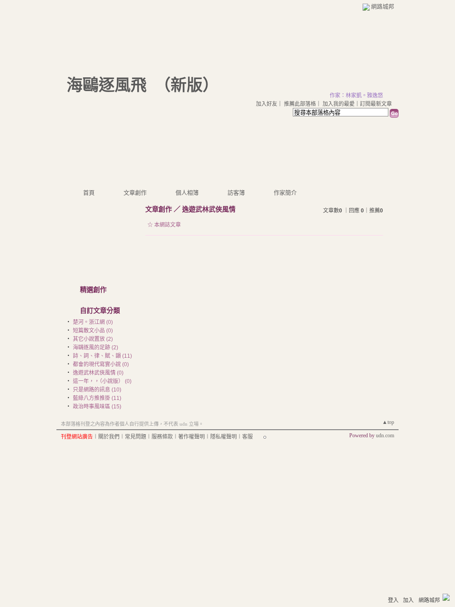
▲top (388, 422)
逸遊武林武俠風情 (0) (98, 373)
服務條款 (162, 437)
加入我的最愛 (339, 104)
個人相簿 (187, 192)
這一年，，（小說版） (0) (102, 381)
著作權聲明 (191, 437)
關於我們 (109, 437)
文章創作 (135, 192)
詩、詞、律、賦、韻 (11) (102, 356)
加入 (408, 600)
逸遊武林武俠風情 (208, 209)
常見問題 (135, 437)
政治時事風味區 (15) (97, 406)
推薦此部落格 (300, 104)
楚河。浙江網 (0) (93, 322)
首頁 (89, 192)
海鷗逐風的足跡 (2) (95, 347)
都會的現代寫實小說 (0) (101, 364)
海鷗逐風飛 (107, 85)
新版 (187, 85)
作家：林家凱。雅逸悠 (356, 95)
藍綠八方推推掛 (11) (97, 398)
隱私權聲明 (223, 437)
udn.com (385, 435)
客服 (247, 437)
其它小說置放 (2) (93, 339)
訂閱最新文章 (376, 104)
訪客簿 (236, 192)
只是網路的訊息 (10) (97, 390)
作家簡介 (285, 192)
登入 (393, 600)
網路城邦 (382, 6)
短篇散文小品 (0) (93, 330)
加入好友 (266, 104)
